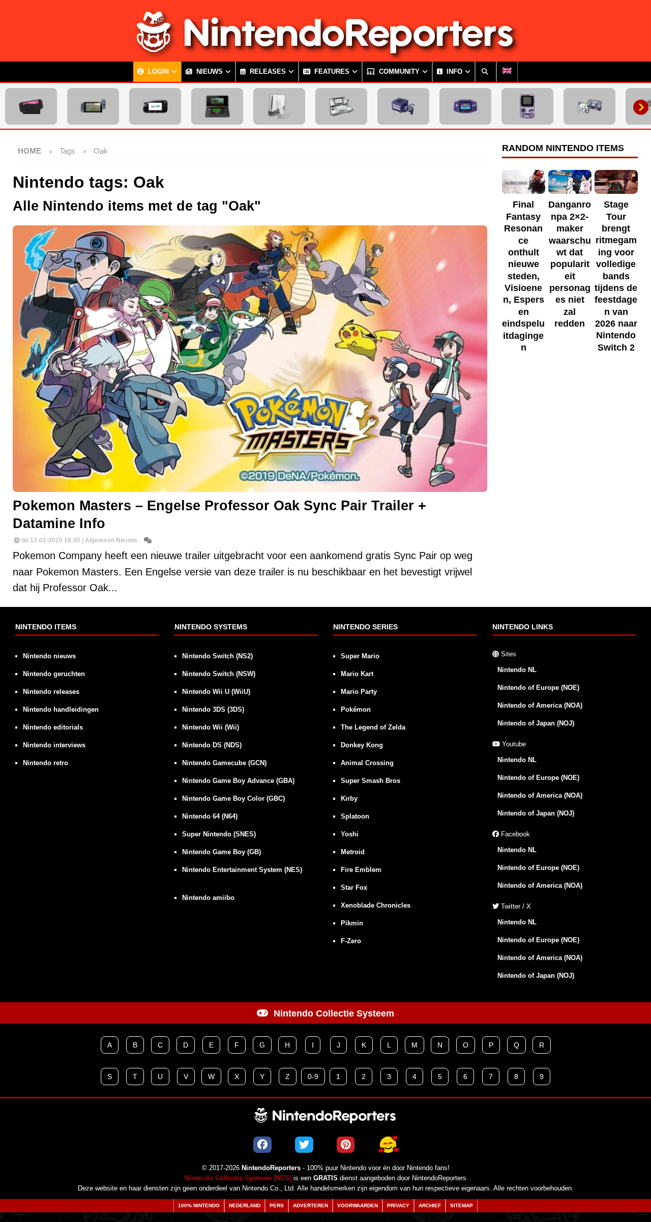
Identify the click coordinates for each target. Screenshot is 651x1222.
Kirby (349, 798)
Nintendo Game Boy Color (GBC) (233, 798)
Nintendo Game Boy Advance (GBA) (238, 780)
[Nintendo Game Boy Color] (527, 106)
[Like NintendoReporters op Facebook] (262, 1145)
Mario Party (359, 691)
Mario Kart (357, 674)
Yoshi (350, 834)
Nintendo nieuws (49, 656)
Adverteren (310, 1205)
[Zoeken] (485, 72)
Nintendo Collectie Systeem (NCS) (238, 1178)
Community (398, 71)
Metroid (353, 852)
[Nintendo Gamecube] (403, 106)
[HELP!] (388, 1144)
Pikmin (352, 923)
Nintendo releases (51, 691)
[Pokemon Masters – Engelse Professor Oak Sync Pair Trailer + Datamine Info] (250, 358)
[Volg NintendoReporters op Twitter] (304, 1145)
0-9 (313, 1076)
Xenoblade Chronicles (375, 905)
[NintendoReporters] (325, 53)
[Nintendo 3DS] (217, 106)
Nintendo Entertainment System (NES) (242, 870)
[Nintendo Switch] (93, 106)
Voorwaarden (357, 1205)
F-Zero (351, 941)
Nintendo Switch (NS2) (217, 656)
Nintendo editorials (53, 727)
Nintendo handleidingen (61, 709)
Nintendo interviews (54, 745)
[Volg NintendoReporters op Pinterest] (345, 1145)
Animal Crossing (367, 763)
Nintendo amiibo (208, 897)
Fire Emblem (361, 870)
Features (330, 71)
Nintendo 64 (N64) (210, 816)
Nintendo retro (45, 763)
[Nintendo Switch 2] (31, 106)
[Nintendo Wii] (279, 106)
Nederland (244, 1205)
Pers (277, 1205)
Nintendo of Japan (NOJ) (535, 723)
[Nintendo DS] (341, 106)
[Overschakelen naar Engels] (507, 72)
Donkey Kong (362, 745)
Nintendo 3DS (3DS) (213, 709)
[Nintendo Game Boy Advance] (465, 106)
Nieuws (208, 71)
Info (453, 71)
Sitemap (461, 1205)
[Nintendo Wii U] (155, 106)
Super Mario (360, 656)
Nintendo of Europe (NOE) (538, 687)
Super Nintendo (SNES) (219, 834)
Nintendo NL (517, 670)
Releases (267, 71)
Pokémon (356, 709)
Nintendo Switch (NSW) (218, 674)
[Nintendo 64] (589, 106)
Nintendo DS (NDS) (212, 745)
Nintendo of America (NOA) (539, 705)
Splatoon (355, 816)
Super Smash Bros (370, 780)
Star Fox (354, 887)
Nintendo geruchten (54, 674)
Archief (430, 1205)
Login (157, 71)
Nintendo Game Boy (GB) (221, 852)
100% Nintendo (199, 1205)
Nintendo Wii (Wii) (210, 727)
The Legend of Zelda (373, 727)
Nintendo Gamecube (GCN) (224, 763)
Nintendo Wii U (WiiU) (216, 691)
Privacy (398, 1205)
